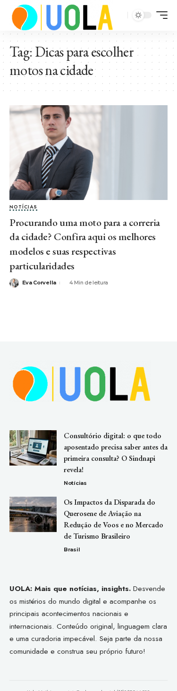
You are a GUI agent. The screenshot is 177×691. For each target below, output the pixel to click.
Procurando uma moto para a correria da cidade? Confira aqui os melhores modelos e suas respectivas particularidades (84, 244)
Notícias (23, 207)
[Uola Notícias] (61, 15)
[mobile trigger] (160, 15)
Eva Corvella (39, 282)
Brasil (72, 549)
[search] (119, 15)
